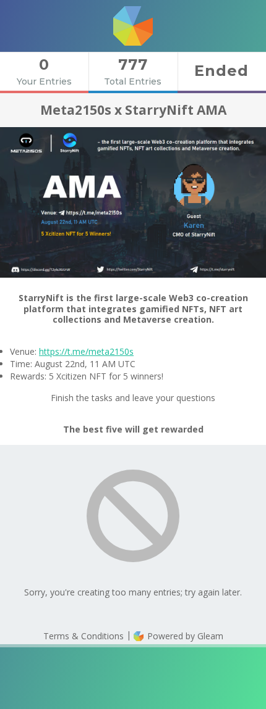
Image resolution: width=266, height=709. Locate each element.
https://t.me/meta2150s (86, 351)
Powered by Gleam (184, 636)
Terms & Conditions (83, 636)
